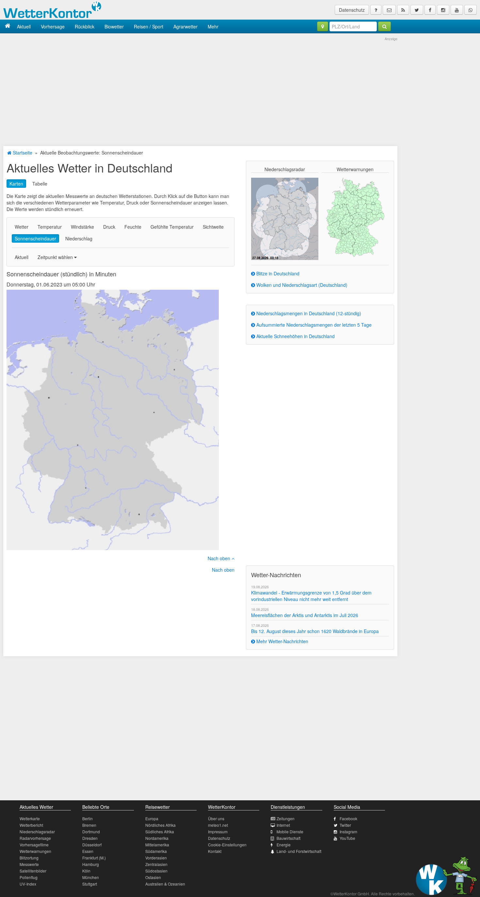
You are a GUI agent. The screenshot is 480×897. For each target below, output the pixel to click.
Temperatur (50, 226)
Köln (86, 870)
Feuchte (132, 226)
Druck (109, 226)
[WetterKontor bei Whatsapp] (470, 10)
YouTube (347, 838)
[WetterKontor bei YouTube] (457, 10)
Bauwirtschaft (288, 838)
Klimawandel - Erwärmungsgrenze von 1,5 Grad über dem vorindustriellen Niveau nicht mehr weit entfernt (311, 595)
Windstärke (82, 226)
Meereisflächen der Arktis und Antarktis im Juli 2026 (304, 615)
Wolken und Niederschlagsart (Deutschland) (301, 285)
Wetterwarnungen (35, 851)
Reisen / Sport (148, 26)
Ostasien (153, 877)
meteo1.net (218, 825)
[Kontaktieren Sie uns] (389, 10)
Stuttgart (89, 884)
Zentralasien (156, 864)
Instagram (348, 831)
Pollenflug (29, 877)
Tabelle (39, 183)
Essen (87, 851)
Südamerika (156, 851)
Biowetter (114, 26)
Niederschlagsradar (37, 831)
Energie (284, 844)
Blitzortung (29, 857)
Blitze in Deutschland (277, 273)
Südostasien (156, 870)
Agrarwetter (185, 26)
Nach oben (220, 558)
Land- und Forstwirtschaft (299, 851)
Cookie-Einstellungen (227, 844)
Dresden (90, 838)
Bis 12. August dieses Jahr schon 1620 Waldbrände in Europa (315, 631)
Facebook (348, 818)
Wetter (21, 226)
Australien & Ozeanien (165, 884)
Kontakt (214, 851)
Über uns (216, 818)
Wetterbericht (31, 825)
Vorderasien (156, 857)
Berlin (87, 818)
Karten (16, 183)
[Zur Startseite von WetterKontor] (7, 26)
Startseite (21, 152)
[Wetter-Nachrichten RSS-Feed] (403, 10)
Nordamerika (156, 838)
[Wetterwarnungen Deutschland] (355, 217)
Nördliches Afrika (160, 825)
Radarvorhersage (35, 838)
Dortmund (91, 831)
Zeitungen (286, 818)
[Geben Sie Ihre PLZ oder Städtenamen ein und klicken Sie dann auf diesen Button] (384, 26)
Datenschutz (352, 10)
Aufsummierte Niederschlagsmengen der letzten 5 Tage (313, 324)
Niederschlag (78, 238)
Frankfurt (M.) (94, 857)
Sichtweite (213, 226)
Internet (283, 825)
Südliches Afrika (159, 831)
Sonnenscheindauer (35, 238)
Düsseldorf (92, 844)
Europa (151, 818)
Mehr (213, 26)
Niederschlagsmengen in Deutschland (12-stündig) (308, 313)
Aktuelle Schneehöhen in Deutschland (295, 336)
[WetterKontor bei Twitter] (416, 10)
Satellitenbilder (33, 870)
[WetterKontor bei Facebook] (430, 10)
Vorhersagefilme (34, 844)
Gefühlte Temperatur (172, 226)
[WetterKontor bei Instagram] (443, 10)
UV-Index (28, 884)
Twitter (345, 825)
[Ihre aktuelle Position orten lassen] (322, 26)
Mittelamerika (157, 844)
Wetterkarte (30, 818)
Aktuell (24, 26)
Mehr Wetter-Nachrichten (281, 641)
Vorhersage (53, 26)
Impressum (218, 831)
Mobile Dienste (290, 831)
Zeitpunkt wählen (56, 257)
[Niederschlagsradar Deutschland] (284, 218)
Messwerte (29, 864)
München (90, 877)
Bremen (89, 825)
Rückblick (84, 26)
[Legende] (375, 10)
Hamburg (90, 864)
